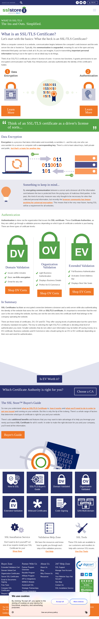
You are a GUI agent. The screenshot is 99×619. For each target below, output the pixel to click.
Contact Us (59, 585)
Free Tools (5, 585)
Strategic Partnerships (30, 588)
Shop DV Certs (17, 290)
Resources (44, 577)
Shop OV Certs (49, 293)
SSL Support (60, 567)
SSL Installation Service (64, 588)
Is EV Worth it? (49, 379)
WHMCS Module (28, 582)
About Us (43, 567)
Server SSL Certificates (10, 577)
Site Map (58, 582)
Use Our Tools (81, 551)
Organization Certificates (10, 573)
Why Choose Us (46, 573)
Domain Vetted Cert (8, 570)
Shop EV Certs (81, 291)
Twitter (80, 2)
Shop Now (17, 551)
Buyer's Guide (13, 434)
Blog (93, 2)
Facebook (77, 2)
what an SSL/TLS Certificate (34, 408)
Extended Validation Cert (10, 567)
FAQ (57, 573)
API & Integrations (29, 579)
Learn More (11, 111)
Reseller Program (28, 573)
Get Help (49, 551)
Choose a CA (85, 391)
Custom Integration (29, 591)
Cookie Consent (8, 613)
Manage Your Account (63, 570)
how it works (55, 408)
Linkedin (84, 2)
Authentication (89, 75)
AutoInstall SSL (28, 585)
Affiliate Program (28, 576)
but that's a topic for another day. (26, 148)
